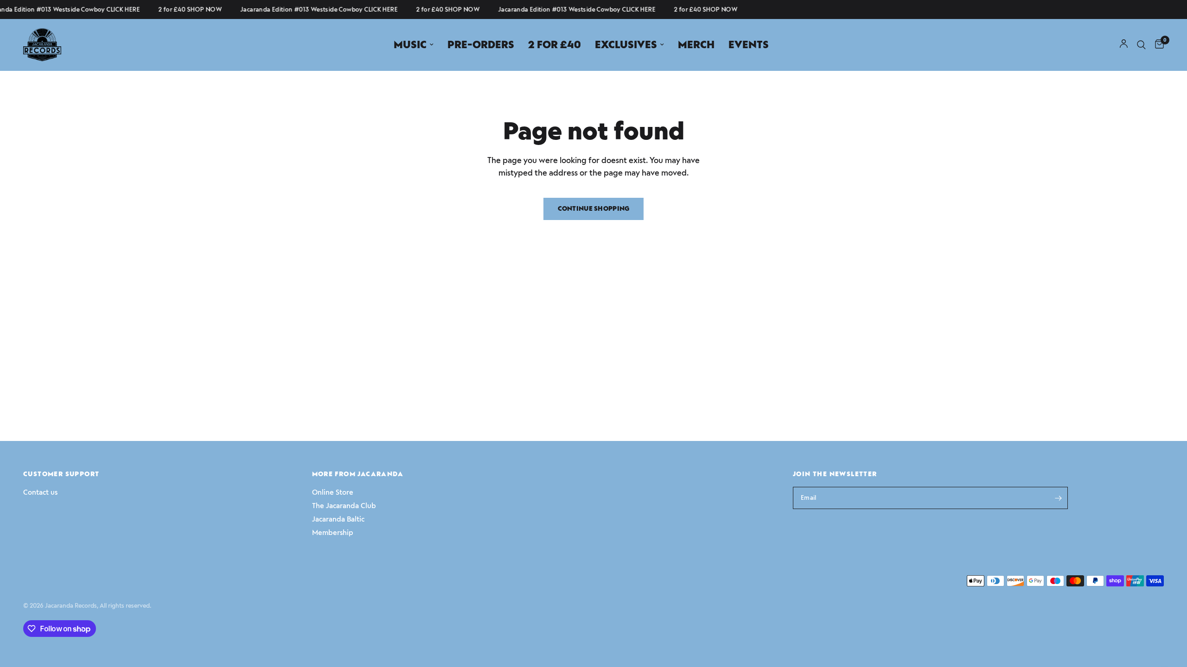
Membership (332, 533)
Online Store (332, 492)
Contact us (40, 492)
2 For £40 (554, 44)
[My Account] (1123, 44)
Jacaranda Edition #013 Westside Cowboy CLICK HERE (314, 9)
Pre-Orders (480, 44)
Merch (696, 44)
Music (410, 44)
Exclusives (626, 44)
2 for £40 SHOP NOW (185, 9)
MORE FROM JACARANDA (358, 474)
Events (748, 44)
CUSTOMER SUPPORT (61, 474)
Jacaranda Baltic (338, 519)
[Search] (1141, 44)
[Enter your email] (1058, 498)
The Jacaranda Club (344, 506)
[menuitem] (413, 45)
